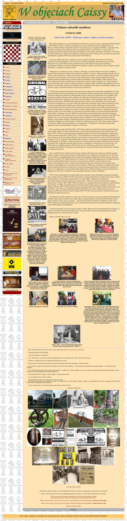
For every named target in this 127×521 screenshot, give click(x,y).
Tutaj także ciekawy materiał (73, 487)
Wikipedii (67, 216)
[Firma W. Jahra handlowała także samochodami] (87, 483)
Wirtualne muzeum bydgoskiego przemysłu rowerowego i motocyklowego (65, 349)
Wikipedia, (76, 203)
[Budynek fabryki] (40, 408)
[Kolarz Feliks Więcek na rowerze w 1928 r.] (66, 483)
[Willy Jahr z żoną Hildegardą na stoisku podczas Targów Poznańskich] (88, 465)
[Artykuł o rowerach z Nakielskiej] (108, 465)
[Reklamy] (58, 446)
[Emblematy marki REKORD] (46, 465)
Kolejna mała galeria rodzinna (73, 506)
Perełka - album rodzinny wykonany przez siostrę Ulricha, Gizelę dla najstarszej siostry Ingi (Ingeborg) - (73, 500)
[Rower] (106, 408)
